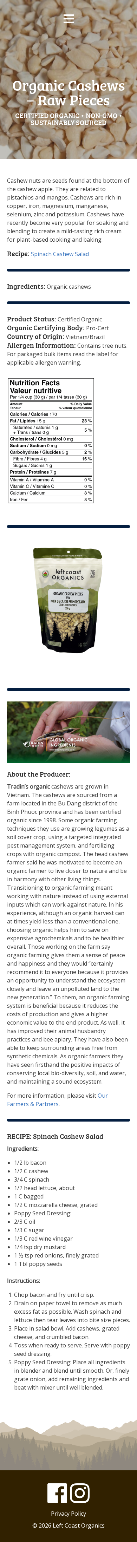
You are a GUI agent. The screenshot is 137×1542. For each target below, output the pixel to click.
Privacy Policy (68, 1513)
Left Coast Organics (68, 52)
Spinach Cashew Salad (48, 253)
